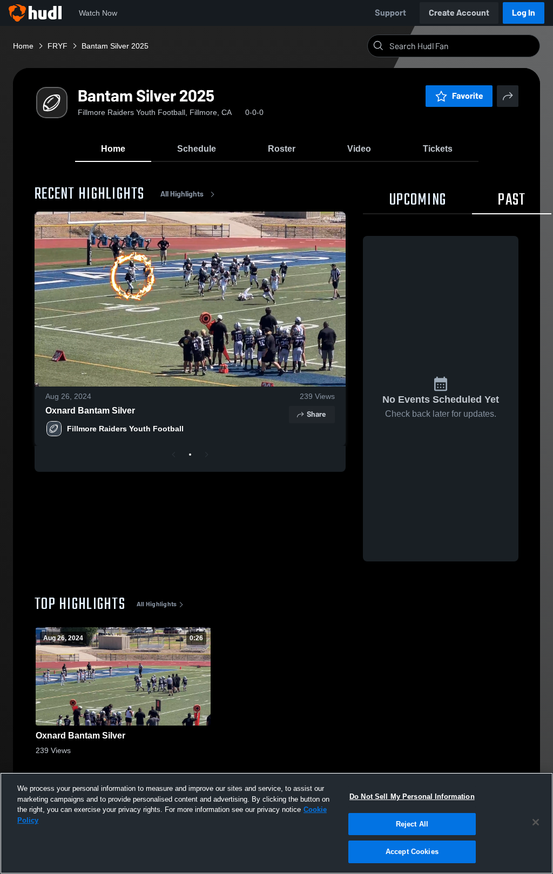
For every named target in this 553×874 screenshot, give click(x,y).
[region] (276, 823)
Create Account (459, 12)
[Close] (536, 822)
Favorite (467, 96)
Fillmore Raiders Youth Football (125, 428)
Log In (523, 12)
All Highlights (182, 194)
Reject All (412, 824)
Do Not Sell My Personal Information (412, 796)
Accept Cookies (412, 852)
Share (316, 414)
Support (390, 12)
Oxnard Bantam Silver (90, 410)
